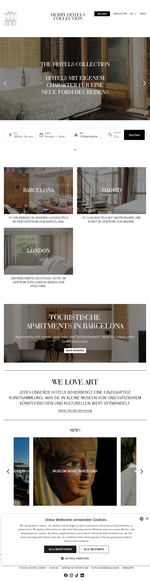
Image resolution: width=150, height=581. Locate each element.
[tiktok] (77, 576)
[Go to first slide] (141, 471)
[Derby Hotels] (10, 18)
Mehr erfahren (75, 351)
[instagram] (71, 576)
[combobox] (142, 519)
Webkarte (128, 568)
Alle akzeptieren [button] (60, 549)
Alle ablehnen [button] (94, 549)
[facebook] (66, 576)
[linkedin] (82, 576)
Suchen (134, 135)
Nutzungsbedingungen (105, 568)
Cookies (54, 568)
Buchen (102, 14)
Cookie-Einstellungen (32, 568)
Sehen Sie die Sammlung (75, 410)
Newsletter (120, 14)
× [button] (147, 518)
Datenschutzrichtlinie (75, 568)
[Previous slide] (5, 83)
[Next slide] (144, 83)
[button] (76, 558)
